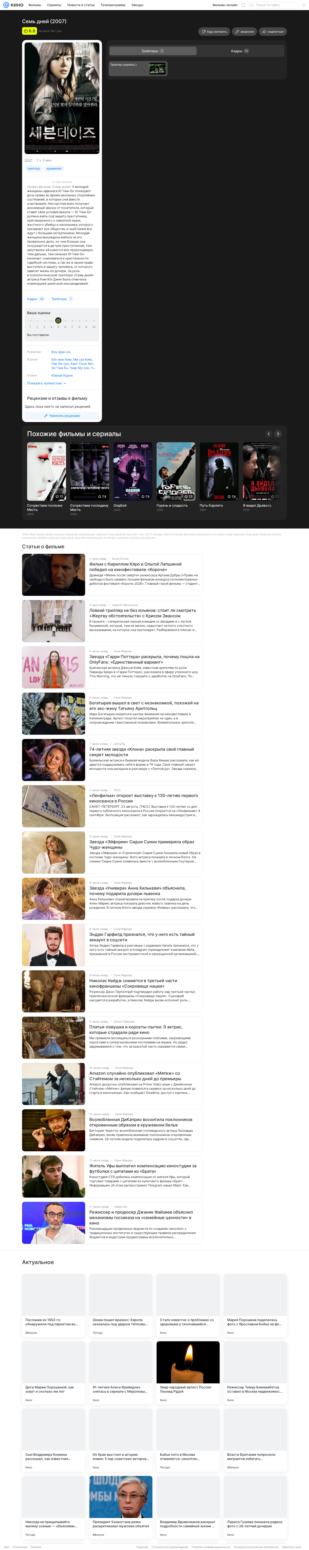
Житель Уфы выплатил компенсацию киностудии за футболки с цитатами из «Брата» (143, 1168)
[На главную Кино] (16, 5)
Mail (6, 1547)
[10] (94, 327)
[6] (66, 327)
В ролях (32, 359)
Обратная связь (291, 1547)
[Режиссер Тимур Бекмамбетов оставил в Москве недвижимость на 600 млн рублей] (255, 1372)
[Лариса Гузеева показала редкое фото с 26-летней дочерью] (255, 1507)
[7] (73, 327)
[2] (38, 327)
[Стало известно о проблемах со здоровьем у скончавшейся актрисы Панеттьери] (188, 1305)
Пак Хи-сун (60, 364)
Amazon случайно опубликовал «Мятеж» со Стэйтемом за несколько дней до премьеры (135, 1076)
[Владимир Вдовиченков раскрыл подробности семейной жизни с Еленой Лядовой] (188, 1507)
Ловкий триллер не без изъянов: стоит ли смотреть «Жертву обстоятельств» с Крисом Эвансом (142, 613)
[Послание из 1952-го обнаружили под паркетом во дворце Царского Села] (53, 1305)
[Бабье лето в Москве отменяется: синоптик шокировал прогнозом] (188, 1440)
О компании (20, 1547)
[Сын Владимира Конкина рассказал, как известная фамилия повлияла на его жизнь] (53, 1440)
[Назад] (269, 434)
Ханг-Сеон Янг (81, 364)
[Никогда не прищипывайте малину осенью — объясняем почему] (53, 1507)
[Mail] (6, 5)
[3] (45, 327)
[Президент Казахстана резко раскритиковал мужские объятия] (120, 1507)
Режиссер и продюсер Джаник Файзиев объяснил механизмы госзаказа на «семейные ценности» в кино (141, 1218)
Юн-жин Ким (61, 359)
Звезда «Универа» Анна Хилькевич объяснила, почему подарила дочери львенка (137, 891)
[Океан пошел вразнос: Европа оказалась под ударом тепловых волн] (120, 1305)
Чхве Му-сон (79, 368)
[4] (52, 327)
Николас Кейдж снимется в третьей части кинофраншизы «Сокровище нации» (133, 983)
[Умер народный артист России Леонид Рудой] (188, 1372)
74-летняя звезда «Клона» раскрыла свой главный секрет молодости (141, 752)
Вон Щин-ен (61, 352)
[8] (80, 327)
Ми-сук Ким (82, 359)
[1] (31, 327)
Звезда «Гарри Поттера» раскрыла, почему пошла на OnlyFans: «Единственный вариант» (144, 659)
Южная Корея (62, 375)
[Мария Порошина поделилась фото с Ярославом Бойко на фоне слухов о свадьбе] (255, 1305)
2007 (28, 160)
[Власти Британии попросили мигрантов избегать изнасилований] (255, 1440)
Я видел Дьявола (257, 505)
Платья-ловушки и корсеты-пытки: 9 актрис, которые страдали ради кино (136, 1029)
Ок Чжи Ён (60, 368)
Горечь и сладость (172, 505)
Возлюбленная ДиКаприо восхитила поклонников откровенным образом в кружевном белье (140, 1122)
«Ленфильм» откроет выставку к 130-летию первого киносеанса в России (143, 798)
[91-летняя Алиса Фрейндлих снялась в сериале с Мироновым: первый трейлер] (120, 1372)
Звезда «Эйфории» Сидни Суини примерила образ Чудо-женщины (141, 844)
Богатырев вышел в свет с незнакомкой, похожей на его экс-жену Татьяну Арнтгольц (144, 705)
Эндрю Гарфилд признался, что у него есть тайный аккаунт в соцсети (142, 937)
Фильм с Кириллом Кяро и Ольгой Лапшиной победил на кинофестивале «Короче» (135, 567)
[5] (59, 327)
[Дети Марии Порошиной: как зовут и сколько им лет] (53, 1372)
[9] (87, 327)
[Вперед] (278, 434)
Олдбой (120, 505)
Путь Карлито (211, 505)
